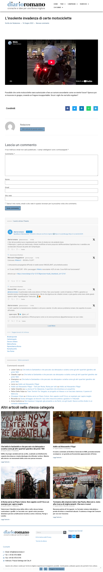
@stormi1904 (21, 289)
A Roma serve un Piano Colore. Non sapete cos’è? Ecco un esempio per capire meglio (58, 396)
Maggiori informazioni (56, 569)
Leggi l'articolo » (5, 462)
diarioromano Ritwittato (16, 255)
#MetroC (18, 260)
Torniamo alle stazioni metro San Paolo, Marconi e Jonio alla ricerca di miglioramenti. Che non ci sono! (76, 503)
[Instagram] (78, 536)
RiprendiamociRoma (14, 346)
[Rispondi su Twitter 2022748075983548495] (9, 321)
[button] (67, 108)
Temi (61, 4)
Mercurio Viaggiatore (16, 258)
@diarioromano (23, 239)
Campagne (72, 4)
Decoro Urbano (12, 342)
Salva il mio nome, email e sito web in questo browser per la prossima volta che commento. (42, 203)
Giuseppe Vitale (17, 396)
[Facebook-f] (70, 536)
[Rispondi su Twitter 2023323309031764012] (9, 281)
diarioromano (13, 240)
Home (56, 4)
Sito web (8, 195)
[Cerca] (64, 532)
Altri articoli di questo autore (32, 129)
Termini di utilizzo (41, 541)
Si (41, 569)
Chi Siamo (57, 7)
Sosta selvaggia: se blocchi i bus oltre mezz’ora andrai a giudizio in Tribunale (50, 399)
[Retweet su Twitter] (8, 255)
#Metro (39, 269)
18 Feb (32, 239)
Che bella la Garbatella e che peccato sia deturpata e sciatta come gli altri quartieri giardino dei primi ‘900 (23, 448)
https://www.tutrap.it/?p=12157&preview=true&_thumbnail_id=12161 (41, 274)
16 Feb (37, 258)
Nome (7, 179)
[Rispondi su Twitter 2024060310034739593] (9, 249)
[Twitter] (74, 536)
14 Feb (32, 305)
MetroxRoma (11, 344)
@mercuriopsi (29, 258)
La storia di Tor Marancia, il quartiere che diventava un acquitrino (50, 389)
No (46, 569)
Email (7, 187)
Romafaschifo (12, 349)
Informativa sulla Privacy (43, 537)
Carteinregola (11, 339)
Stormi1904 (12, 289)
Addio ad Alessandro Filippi (28, 384)
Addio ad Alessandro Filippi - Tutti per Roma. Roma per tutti (34, 387)
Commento (10, 154)
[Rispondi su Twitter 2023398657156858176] (9, 299)
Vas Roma (10, 351)
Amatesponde (12, 337)
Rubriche (83, 4)
